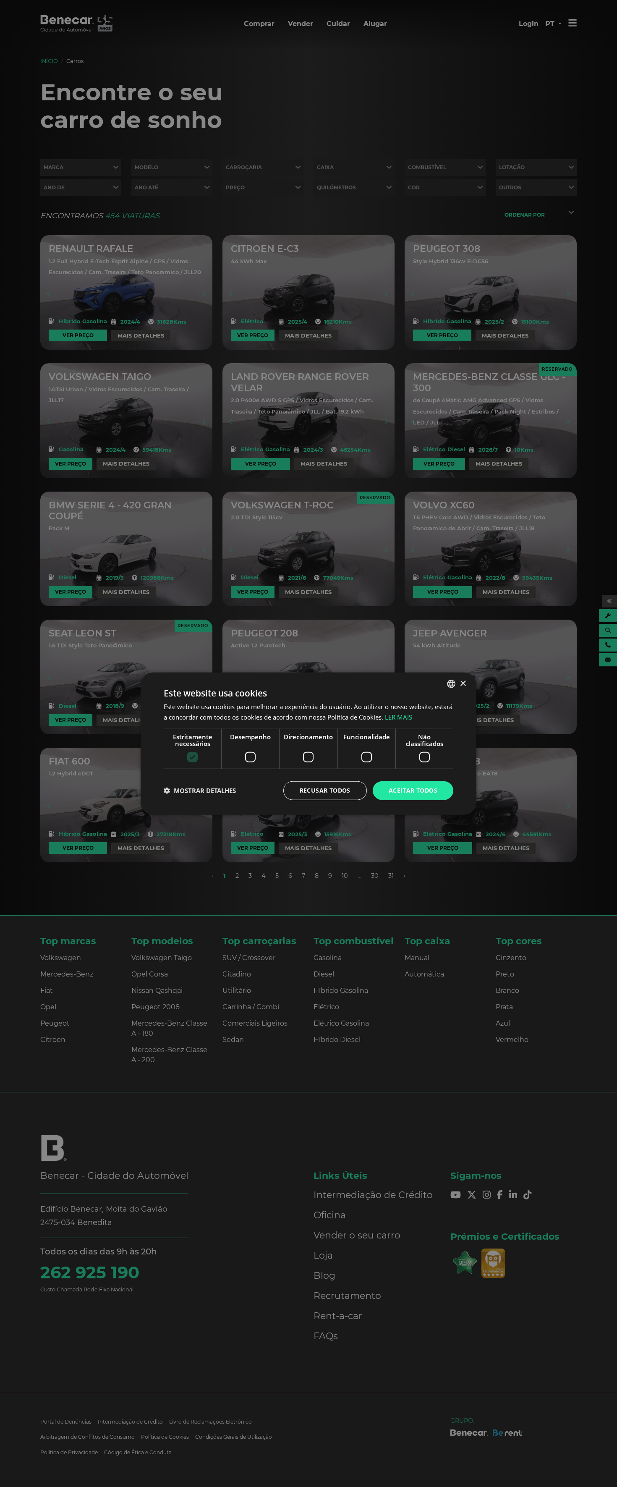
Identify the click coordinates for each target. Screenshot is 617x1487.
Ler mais (398, 717)
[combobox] (451, 684)
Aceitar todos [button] (413, 790)
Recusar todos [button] (325, 790)
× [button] (463, 683)
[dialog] (308, 744)
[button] (200, 790)
